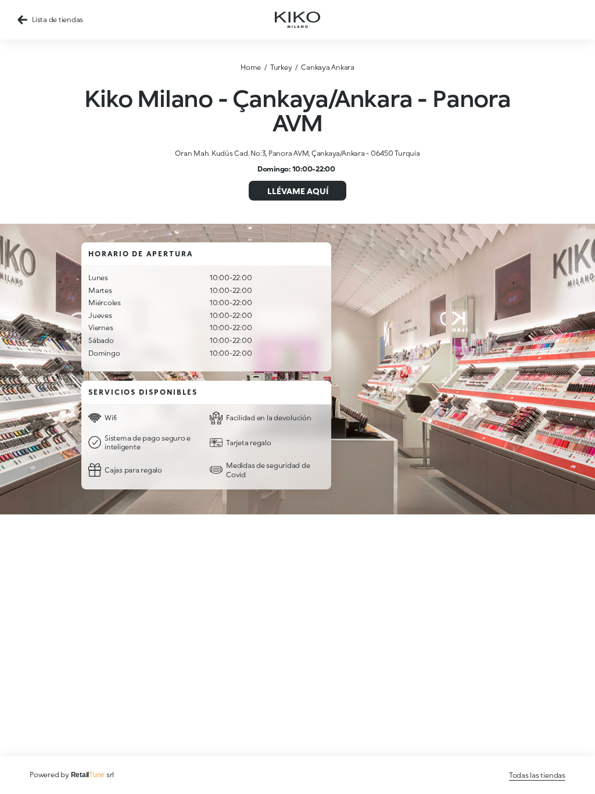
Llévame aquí (297, 191)
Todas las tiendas (537, 775)
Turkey (281, 67)
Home (251, 67)
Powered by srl (72, 774)
